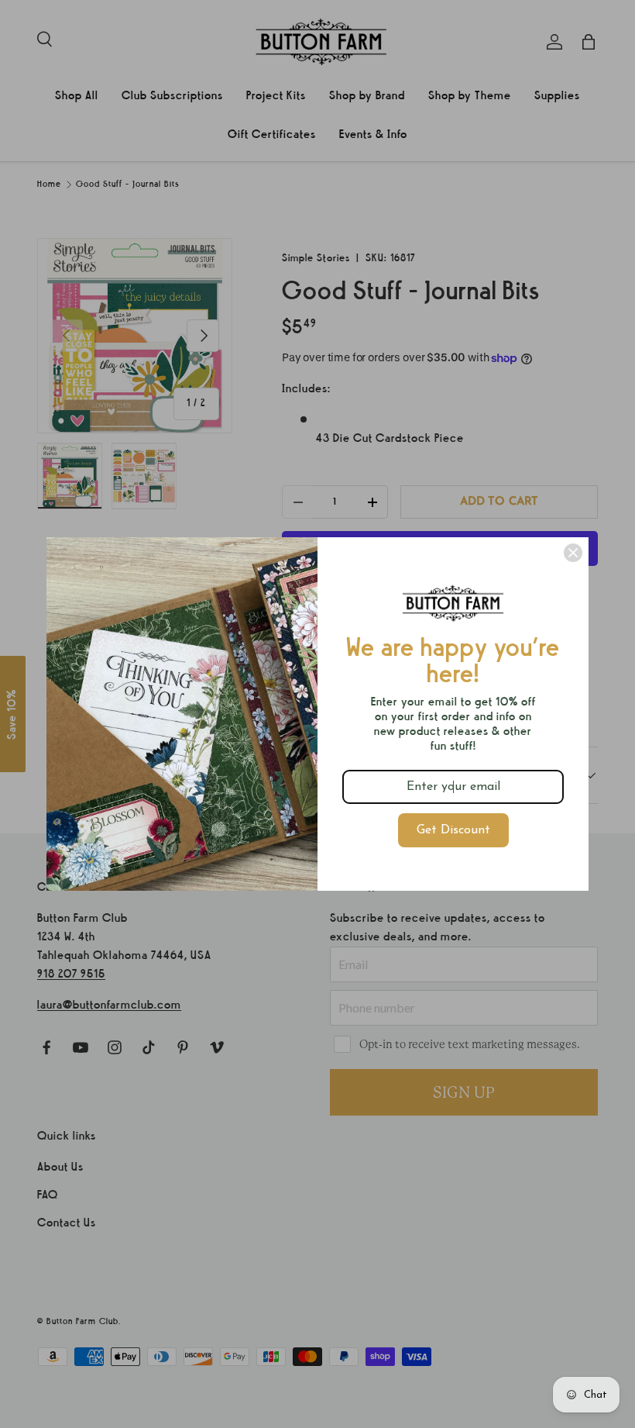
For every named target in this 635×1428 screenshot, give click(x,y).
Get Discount (453, 830)
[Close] (573, 552)
